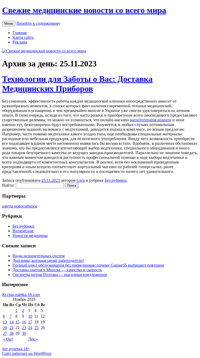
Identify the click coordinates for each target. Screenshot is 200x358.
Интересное (23, 231)
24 (30, 327)
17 (30, 322)
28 (11, 333)
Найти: (8, 185)
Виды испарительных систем (38, 256)
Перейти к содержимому (38, 23)
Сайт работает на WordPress (26, 353)
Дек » (33, 339)
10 (30, 316)
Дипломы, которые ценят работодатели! (48, 260)
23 (24, 327)
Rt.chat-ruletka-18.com (21, 294)
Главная (19, 32)
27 (5, 333)
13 (5, 322)
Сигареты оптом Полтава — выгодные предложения (59, 274)
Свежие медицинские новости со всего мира (84, 10)
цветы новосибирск (19, 206)
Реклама (19, 42)
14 (11, 322)
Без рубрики (116, 180)
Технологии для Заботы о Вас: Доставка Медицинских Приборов (77, 83)
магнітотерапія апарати (150, 120)
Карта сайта (23, 37)
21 (11, 327)
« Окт (8, 339)
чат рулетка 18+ (16, 349)
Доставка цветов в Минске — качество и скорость (57, 270)
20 (5, 327)
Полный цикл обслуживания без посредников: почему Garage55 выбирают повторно (88, 265)
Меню (8, 24)
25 (36, 327)
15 (17, 322)
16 (24, 322)
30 (24, 333)
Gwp (81, 180)
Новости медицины (30, 235)
